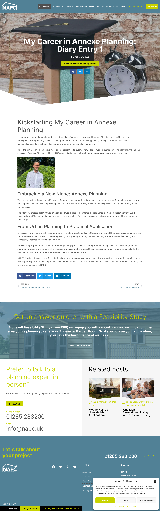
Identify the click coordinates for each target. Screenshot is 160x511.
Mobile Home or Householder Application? (99, 412)
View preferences (146, 500)
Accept (105, 500)
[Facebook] (54, 467)
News (123, 6)
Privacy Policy (119, 506)
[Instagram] (67, 467)
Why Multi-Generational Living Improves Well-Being (136, 412)
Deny (126, 500)
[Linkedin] (74, 467)
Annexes (56, 6)
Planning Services (96, 6)
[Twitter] (61, 467)
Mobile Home (67, 6)
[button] (155, 481)
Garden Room (81, 6)
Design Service (112, 6)
